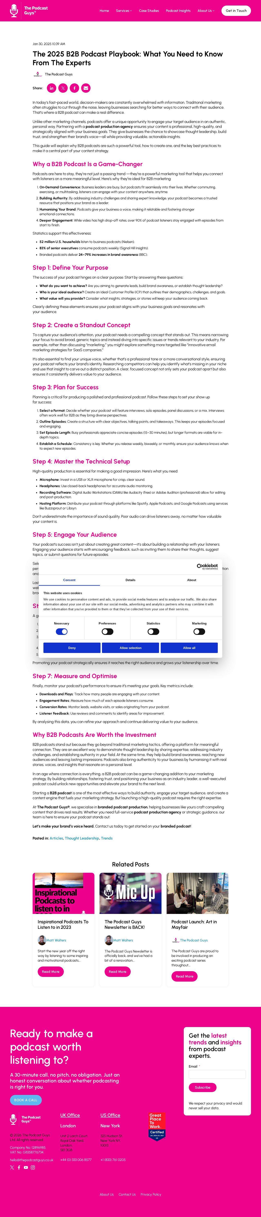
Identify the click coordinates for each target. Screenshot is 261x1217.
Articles (56, 838)
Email (193, 1066)
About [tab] (191, 579)
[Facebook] (74, 88)
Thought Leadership (82, 838)
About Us (205, 11)
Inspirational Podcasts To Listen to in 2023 (63, 924)
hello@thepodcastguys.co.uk (31, 1160)
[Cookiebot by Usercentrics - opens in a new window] (200, 567)
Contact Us (127, 1194)
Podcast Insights (178, 11)
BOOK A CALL (26, 1100)
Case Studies (149, 11)
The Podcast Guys (58, 74)
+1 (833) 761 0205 (113, 1160)
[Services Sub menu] (131, 10)
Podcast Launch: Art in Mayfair (194, 924)
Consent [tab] (69, 579)
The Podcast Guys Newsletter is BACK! (125, 924)
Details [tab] (131, 579)
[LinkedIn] (51, 88)
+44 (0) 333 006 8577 (76, 1160)
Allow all (189, 648)
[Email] (86, 88)
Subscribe (202, 1087)
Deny (72, 648)
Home (104, 11)
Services (122, 11)
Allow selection (131, 648)
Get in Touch (236, 11)
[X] (63, 88)
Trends (107, 838)
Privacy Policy (151, 1194)
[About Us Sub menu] (213, 10)
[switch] (107, 631)
